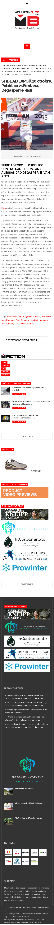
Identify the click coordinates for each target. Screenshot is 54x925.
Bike (3, 65)
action (25, 65)
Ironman (43, 68)
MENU (27, 3)
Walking (5, 375)
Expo (36, 68)
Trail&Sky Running (13, 65)
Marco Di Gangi (13, 724)
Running (14, 74)
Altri (4, 74)
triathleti (46, 71)
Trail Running (35, 71)
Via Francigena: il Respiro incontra (28, 818)
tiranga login (12, 710)
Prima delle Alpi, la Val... (24, 788)
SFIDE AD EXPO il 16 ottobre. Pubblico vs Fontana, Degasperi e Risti (26, 86)
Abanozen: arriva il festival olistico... (29, 803)
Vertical (5, 372)
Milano (19, 71)
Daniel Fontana (27, 68)
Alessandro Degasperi (37, 65)
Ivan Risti (34, 320)
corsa (17, 68)
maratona (11, 71)
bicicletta (6, 68)
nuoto (26, 71)
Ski (3, 369)
